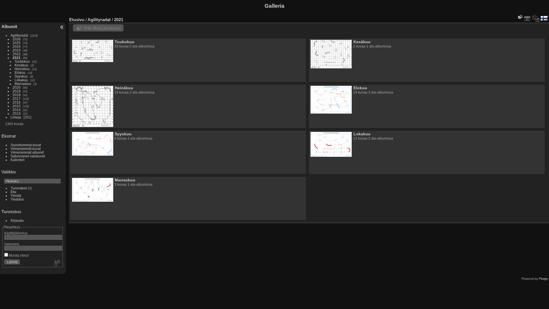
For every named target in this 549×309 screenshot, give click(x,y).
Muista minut (18, 255)
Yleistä (16, 195)
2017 (17, 98)
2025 (17, 43)
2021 (17, 58)
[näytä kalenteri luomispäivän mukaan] (536, 18)
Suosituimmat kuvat (26, 145)
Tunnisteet (19, 188)
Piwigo (543, 278)
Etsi (13, 192)
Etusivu (76, 19)
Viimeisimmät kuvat (26, 148)
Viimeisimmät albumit (27, 152)
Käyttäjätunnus (15, 233)
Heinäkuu (22, 69)
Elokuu (20, 72)
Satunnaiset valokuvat (28, 156)
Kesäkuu (21, 65)
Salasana (11, 244)
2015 (17, 106)
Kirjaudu (17, 220)
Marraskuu (23, 84)
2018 (17, 95)
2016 (17, 102)
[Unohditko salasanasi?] (56, 263)
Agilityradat (19, 35)
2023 (17, 50)
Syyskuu (21, 76)
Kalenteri (18, 160)
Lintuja (16, 117)
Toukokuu (22, 61)
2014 (17, 110)
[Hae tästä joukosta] (519, 17)
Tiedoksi (17, 199)
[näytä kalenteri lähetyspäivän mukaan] (527, 18)
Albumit (9, 26)
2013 (17, 113)
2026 (17, 39)
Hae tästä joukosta (102, 27)
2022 (17, 54)
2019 (17, 91)
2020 (17, 87)
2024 (17, 46)
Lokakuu (21, 80)
